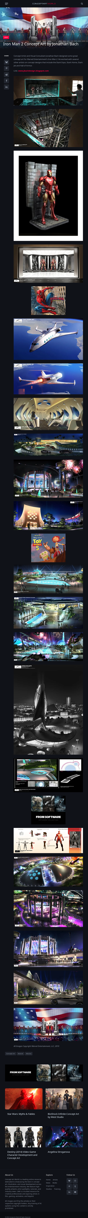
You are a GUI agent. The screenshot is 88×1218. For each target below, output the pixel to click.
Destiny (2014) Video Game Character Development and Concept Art (22, 1155)
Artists (55, 1180)
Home (48, 1180)
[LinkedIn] (6, 86)
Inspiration (50, 1186)
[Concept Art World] (44, 3)
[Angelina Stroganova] (64, 1136)
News (6, 37)
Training (57, 1189)
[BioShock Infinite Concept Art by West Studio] (64, 1098)
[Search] (82, 3)
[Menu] (6, 3)
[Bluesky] (6, 62)
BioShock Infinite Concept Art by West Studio (63, 1115)
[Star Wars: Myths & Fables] (24, 1098)
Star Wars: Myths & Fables (21, 1113)
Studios (49, 1189)
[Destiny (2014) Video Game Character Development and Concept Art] (24, 1136)
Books (55, 1183)
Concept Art (10, 1054)
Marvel (20, 1054)
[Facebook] (6, 80)
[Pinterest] (6, 68)
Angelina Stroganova (59, 1151)
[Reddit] (6, 74)
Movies (28, 1054)
